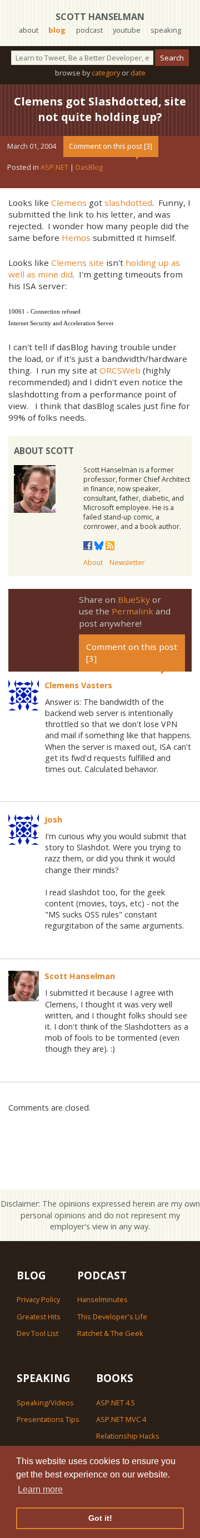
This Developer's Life (112, 1317)
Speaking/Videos (45, 1403)
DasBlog (89, 167)
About (93, 562)
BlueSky (134, 599)
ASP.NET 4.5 (115, 1403)
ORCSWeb (120, 370)
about (28, 30)
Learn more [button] (40, 1489)
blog (57, 30)
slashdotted (128, 202)
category (106, 73)
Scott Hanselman (100, 17)
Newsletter (127, 562)
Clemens (69, 202)
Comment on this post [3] (110, 146)
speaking (166, 30)
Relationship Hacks (127, 1436)
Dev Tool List (37, 1333)
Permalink (132, 611)
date (138, 73)
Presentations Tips (48, 1419)
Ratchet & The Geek (110, 1333)
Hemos (76, 237)
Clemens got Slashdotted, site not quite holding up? (100, 109)
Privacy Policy (38, 1299)
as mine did (50, 274)
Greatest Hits (39, 1317)
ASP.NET (54, 167)
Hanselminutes (102, 1299)
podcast (89, 30)
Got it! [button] (100, 1518)
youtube (127, 30)
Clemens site (77, 262)
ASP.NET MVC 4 (121, 1419)
